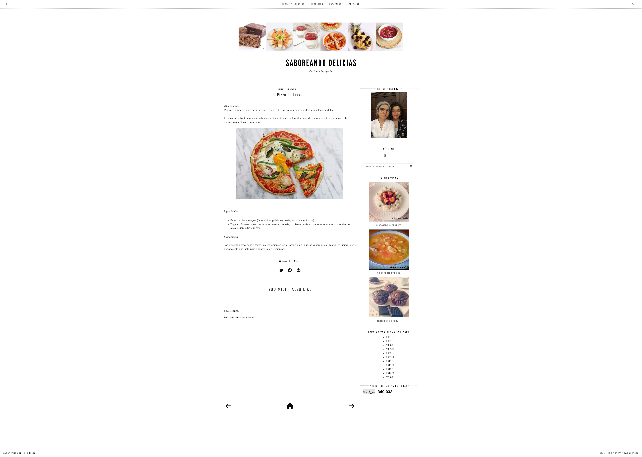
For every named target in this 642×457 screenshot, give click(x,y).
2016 (389, 369)
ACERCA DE (354, 4)
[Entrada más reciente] (228, 406)
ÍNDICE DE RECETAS (293, 4)
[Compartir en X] (281, 270)
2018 (389, 365)
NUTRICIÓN (317, 4)
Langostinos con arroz (389, 225)
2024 (389, 341)
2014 (389, 373)
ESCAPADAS (335, 4)
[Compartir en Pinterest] (298, 270)
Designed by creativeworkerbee (619, 453)
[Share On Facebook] (290, 270)
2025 (389, 337)
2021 (389, 353)
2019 (389, 361)
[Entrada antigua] (351, 406)
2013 (388, 377)
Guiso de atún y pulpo (389, 273)
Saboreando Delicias (15, 453)
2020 (389, 357)
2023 (388, 345)
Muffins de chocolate (389, 321)
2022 (388, 349)
